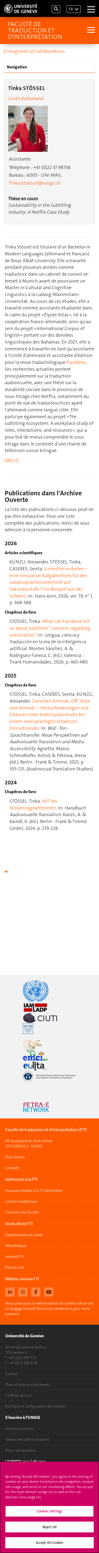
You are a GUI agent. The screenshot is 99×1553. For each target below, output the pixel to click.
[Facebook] (36, 1291)
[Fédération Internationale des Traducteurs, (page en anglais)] (49, 1076)
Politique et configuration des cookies (35, 1406)
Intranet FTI (14, 1256)
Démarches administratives (27, 1439)
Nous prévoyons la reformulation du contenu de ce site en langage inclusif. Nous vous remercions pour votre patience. (49, 1308)
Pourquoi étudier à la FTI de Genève (33, 1190)
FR (71, 9)
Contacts (12, 1167)
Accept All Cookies (49, 1542)
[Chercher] (56, 9)
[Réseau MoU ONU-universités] (49, 991)
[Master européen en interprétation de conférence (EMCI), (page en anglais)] (49, 1055)
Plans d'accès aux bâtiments (27, 1384)
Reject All (49, 1527)
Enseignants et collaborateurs (34, 51)
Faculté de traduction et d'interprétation (35, 30)
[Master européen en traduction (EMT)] (49, 1044)
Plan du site (14, 1267)
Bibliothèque (15, 1245)
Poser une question (20, 1450)
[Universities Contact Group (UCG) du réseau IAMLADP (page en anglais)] (49, 1007)
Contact (11, 1373)
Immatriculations (19, 1428)
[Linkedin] (10, 1291)
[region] (49, 1507)
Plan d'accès (15, 1157)
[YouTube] (49, 1291)
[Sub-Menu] (90, 30)
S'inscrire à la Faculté (22, 1212)
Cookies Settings (49, 1511)
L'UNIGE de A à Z (18, 1395)
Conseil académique (21, 1201)
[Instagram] (23, 1291)
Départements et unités (24, 1234)
